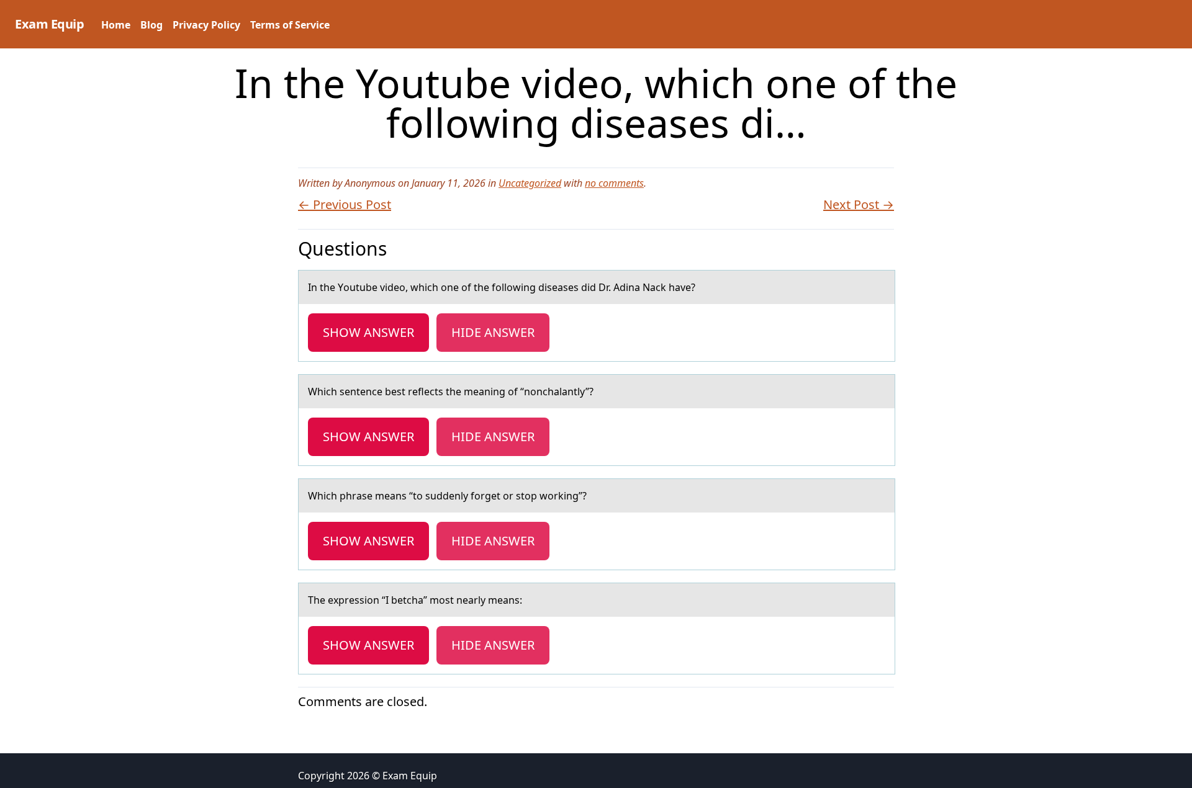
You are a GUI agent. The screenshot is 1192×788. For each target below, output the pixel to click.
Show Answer (368, 332)
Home (115, 25)
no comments (614, 183)
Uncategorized (530, 183)
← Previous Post (344, 204)
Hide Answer (493, 332)
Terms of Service (290, 25)
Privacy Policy (206, 25)
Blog (151, 25)
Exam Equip (49, 24)
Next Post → (858, 204)
